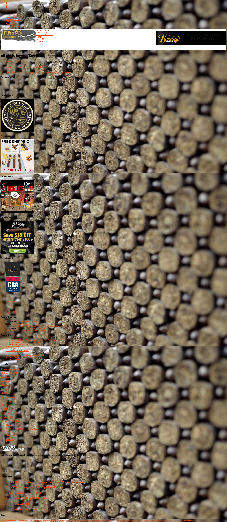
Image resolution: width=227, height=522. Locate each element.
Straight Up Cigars (8, 417)
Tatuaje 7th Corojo (13, 359)
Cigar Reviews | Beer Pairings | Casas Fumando (23, 429)
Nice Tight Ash (6, 405)
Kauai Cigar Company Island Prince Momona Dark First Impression (39, 326)
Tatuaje (132, 520)
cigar (57, 520)
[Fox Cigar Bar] (17, 172)
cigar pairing (25, 520)
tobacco (167, 520)
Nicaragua (49, 520)
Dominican (65, 520)
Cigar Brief (5, 377)
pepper (114, 520)
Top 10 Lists (10, 18)
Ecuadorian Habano (74, 520)
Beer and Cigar (41, 520)
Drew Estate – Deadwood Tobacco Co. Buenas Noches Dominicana (31, 340)
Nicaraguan (11, 520)
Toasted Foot (6, 425)
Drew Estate (126, 520)
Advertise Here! (12, 301)
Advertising (14, 26)
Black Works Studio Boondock (17, 351)
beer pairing (18, 520)
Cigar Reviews (11, 15)
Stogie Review (6, 409)
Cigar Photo (5, 393)
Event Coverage (12, 433)
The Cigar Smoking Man (10, 421)
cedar (53, 520)
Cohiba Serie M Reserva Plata (17, 344)
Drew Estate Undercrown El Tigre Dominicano (23, 342)
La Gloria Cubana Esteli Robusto (35, 328)
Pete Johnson (138, 520)
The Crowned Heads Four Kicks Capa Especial (35, 330)
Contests (9, 22)
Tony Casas (10, 330)
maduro (145, 520)
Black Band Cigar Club (10, 373)
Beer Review (33, 520)
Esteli (97, 520)
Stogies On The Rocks (9, 413)
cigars (179, 520)
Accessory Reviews (13, 20)
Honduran (120, 520)
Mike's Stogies (6, 401)
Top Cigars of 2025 (13, 353)
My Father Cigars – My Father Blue (19, 357)
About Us (9, 24)
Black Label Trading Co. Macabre (18, 346)
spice (60, 520)
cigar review (4, 520)
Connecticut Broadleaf (106, 520)
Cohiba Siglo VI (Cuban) (20, 324)
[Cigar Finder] (13, 276)
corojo (175, 520)
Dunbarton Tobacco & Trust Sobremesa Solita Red (25, 355)
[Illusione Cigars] (17, 131)
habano (162, 520)
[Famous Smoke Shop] (17, 253)
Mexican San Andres (187, 520)
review (171, 520)
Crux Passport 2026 (13, 349)
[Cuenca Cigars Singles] (17, 213)
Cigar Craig (5, 381)
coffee (82, 520)
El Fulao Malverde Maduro (26, 322)
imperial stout (151, 520)
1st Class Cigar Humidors (10, 369)
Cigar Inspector (6, 385)
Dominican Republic (90, 520)
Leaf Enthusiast (7, 397)
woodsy (157, 520)
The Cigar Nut (6, 389)
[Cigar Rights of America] (13, 291)
